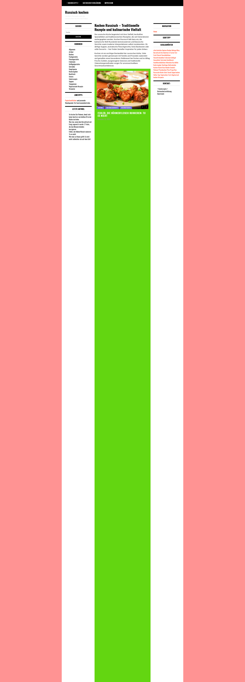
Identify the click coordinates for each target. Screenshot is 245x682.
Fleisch (159, 55)
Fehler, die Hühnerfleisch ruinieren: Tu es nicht (122, 114)
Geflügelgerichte (112, 108)
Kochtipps (165, 65)
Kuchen (155, 67)
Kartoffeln (175, 62)
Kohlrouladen (172, 65)
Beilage (174, 50)
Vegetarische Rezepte (76, 86)
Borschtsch (156, 53)
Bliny (178, 50)
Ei (169, 53)
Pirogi (172, 70)
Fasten (172, 53)
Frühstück (72, 62)
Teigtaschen (164, 75)
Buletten (166, 53)
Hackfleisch (170, 60)
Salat (165, 72)
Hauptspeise (73, 69)
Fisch (154, 55)
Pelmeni (155, 70)
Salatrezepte (73, 79)
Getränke (72, 66)
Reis (175, 70)
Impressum (109, 3)
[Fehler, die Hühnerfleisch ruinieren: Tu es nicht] (122, 90)
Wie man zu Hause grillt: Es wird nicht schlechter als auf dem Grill (79, 137)
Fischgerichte (73, 57)
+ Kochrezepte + (73, 3)
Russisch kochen (76, 12)
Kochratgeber (126, 108)
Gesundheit (156, 60)
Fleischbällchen (166, 55)
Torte (169, 75)
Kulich (160, 67)
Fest (176, 53)
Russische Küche (158, 72)
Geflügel (173, 58)
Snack (169, 72)
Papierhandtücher (71, 100)
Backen (71, 54)
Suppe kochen (176, 72)
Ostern (71, 76)
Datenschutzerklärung (92, 3)
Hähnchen (169, 62)
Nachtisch (72, 74)
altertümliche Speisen (160, 50)
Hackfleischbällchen (159, 62)
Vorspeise (72, 89)
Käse (163, 67)
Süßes (155, 75)
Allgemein (72, 49)
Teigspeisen (72, 84)
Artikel (100, 108)
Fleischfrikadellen (158, 58)
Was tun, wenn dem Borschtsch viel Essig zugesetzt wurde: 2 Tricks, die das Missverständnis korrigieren (80, 126)
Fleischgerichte (74, 59)
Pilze (168, 70)
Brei (162, 53)
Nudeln (168, 67)
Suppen (71, 81)
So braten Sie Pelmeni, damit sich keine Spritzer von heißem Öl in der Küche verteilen (80, 117)
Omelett (172, 67)
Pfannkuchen (163, 70)
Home (155, 31)
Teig (159, 75)
